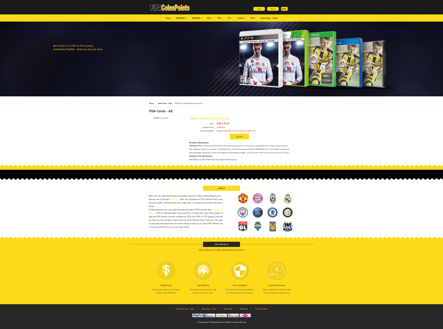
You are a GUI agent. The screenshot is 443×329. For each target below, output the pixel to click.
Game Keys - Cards (269, 18)
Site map (242, 322)
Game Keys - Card (165, 103)
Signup (272, 9)
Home (168, 18)
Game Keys (228, 309)
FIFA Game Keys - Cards (185, 309)
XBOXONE (181, 18)
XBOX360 (196, 18)
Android (240, 18)
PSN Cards (244, 309)
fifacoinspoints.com (217, 322)
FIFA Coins (174, 199)
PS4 (209, 18)
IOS (252, 18)
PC (229, 18)
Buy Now (239, 136)
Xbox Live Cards (261, 309)
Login (259, 9)
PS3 (219, 18)
